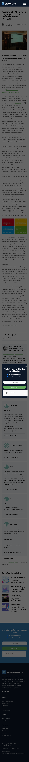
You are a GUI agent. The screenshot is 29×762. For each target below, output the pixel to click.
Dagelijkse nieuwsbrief (15, 374)
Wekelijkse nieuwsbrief (15, 377)
